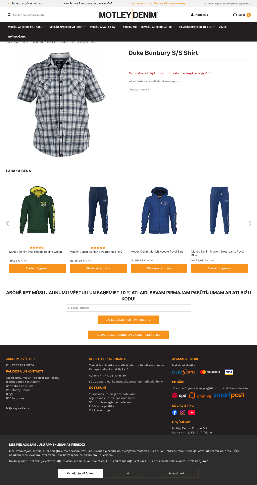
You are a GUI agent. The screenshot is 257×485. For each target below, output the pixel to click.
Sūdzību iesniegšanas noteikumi (111, 402)
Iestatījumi (176, 473)
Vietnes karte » (138, 89)
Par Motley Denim (18, 390)
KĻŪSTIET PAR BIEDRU (21, 365)
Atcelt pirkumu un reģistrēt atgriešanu (33, 377)
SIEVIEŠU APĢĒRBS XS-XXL (195, 26)
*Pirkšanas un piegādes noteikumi (112, 394)
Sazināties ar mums (19, 386)
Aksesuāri (130, 26)
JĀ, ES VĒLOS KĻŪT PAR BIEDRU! (128, 319)
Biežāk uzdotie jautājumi (23, 381)
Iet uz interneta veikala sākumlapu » (153, 81)
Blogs (9, 394)
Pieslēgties (201, 14)
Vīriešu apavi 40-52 (102, 26)
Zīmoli (223, 26)
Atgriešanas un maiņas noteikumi (112, 398)
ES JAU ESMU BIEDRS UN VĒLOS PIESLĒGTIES (129, 334)
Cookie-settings (99, 410)
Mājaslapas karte (17, 408)
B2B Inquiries (15, 398)
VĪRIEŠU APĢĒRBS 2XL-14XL (25, 26)
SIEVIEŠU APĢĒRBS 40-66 (156, 26)
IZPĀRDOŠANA (17, 36)
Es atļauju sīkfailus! (80, 473)
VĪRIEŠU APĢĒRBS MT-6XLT (66, 26)
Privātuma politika (101, 406)
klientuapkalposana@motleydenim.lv (229, 3)
